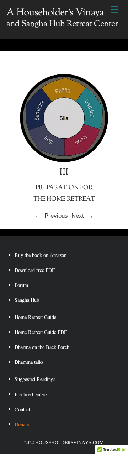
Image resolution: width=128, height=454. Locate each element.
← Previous (53, 215)
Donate (22, 424)
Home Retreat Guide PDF (41, 332)
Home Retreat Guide (35, 317)
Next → (82, 215)
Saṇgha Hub (27, 299)
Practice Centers (31, 394)
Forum (21, 285)
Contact (22, 409)
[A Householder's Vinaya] (62, 25)
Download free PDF (35, 270)
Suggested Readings (35, 379)
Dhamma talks (29, 361)
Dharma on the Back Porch (42, 347)
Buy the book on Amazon (40, 255)
